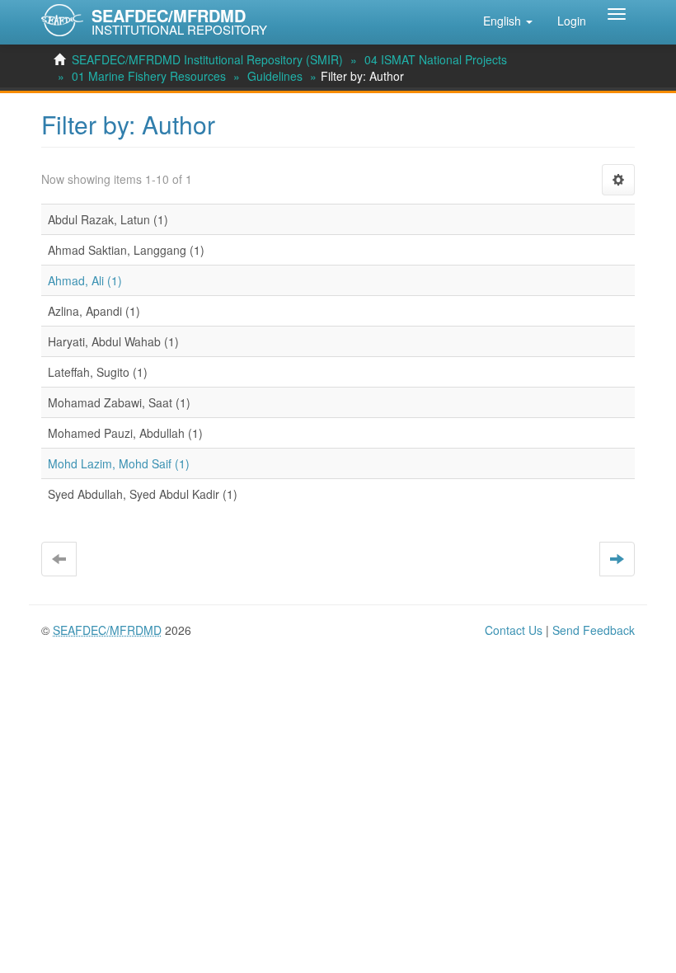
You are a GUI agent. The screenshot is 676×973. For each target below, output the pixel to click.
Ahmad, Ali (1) (85, 280)
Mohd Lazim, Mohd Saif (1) (119, 463)
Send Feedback (593, 630)
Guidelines (275, 76)
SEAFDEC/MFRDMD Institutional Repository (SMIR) (207, 59)
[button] (508, 20)
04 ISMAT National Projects (435, 59)
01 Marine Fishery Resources (149, 76)
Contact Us (513, 630)
